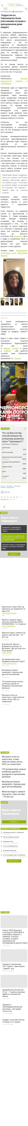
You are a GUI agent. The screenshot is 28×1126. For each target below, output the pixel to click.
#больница (3, 487)
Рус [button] (6, 8)
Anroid (18, 358)
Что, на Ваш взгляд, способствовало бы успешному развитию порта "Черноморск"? (13, 437)
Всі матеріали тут (14, 554)
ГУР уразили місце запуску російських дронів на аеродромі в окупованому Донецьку (12, 684)
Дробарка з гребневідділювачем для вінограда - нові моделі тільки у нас (12, 1008)
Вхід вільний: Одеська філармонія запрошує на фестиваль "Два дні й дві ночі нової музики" (14, 647)
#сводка (3, 486)
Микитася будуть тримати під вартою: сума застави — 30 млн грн (13, 635)
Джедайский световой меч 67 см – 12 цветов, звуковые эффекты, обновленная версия (13, 993)
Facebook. (7, 351)
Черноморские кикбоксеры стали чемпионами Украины (14, 253)
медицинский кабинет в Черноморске (14, 81)
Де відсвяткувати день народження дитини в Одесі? (13, 660)
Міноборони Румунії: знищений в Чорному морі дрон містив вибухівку (12, 672)
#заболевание (10, 487)
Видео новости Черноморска (10, 519)
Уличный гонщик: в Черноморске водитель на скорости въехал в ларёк (13, 546)
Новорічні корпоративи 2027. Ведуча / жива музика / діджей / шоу (13, 966)
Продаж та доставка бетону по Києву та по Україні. (13, 1021)
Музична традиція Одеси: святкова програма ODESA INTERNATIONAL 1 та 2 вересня (14, 622)
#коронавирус (9, 486)
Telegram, (7, 348)
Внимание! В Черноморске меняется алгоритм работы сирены (11, 529)
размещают (18, 236)
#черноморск (17, 486)
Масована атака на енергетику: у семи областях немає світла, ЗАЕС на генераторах (13, 698)
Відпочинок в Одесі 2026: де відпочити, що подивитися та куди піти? (13, 609)
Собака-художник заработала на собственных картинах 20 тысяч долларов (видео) (13, 538)
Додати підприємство (14, 861)
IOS (12, 358)
